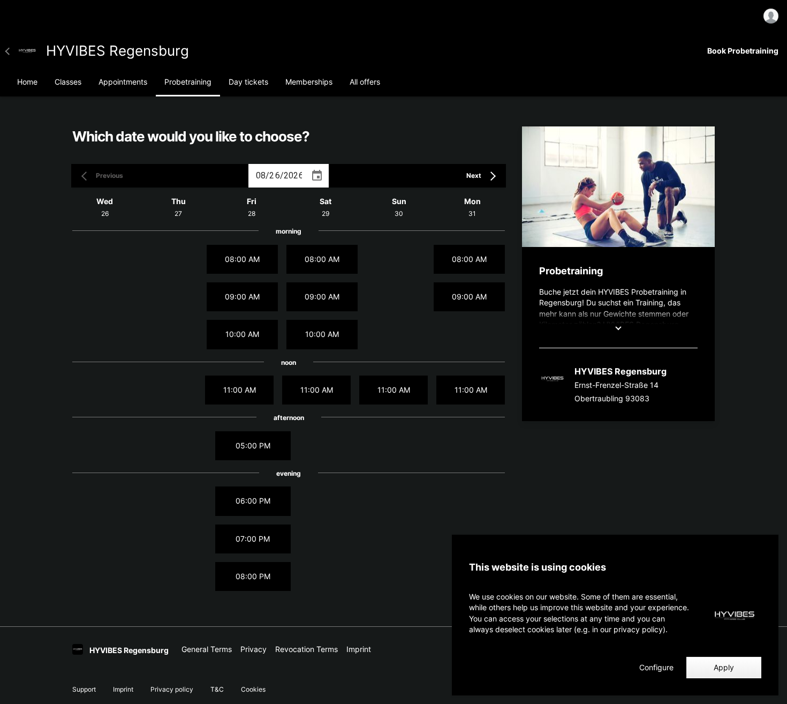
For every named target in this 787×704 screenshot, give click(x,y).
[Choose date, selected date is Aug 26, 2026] (317, 175)
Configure (656, 667)
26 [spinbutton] (274, 175)
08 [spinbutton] (261, 175)
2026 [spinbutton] (294, 175)
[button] (11, 51)
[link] (27, 51)
